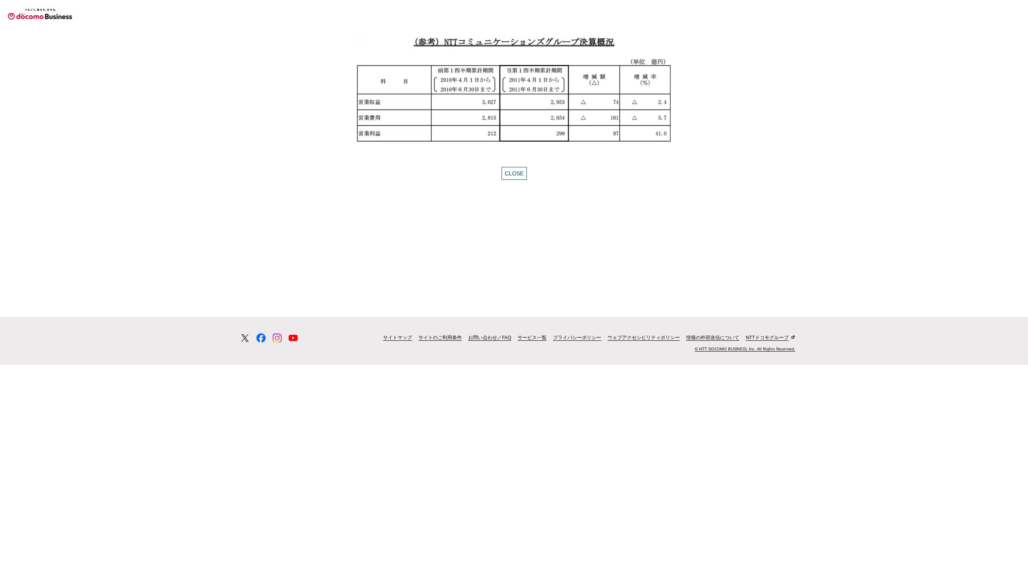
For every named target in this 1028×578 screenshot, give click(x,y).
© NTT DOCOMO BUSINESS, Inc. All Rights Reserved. (745, 349)
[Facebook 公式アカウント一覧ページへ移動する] (261, 338)
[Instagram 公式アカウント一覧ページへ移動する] (277, 338)
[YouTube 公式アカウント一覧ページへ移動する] (293, 338)
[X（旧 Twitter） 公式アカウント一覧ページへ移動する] (245, 338)
